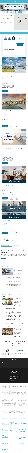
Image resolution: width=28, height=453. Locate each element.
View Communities (4, 356)
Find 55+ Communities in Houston (22, 444)
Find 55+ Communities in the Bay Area (5, 424)
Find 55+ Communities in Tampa (5, 437)
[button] (19, 22)
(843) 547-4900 (3, 224)
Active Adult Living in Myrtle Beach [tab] (6, 245)
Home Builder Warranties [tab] (16, 247)
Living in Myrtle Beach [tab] (16, 245)
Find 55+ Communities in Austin (22, 443)
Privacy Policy (10, 378)
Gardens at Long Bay (7, 185)
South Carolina (5, 3)
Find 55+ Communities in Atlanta (5, 443)
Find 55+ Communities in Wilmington (22, 421)
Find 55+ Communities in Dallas (22, 442)
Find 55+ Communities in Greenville (22, 435)
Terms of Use (14, 378)
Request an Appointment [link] (20, 43)
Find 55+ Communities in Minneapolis (13, 431)
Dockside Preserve (7, 220)
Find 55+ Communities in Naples (5, 435)
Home (2, 3)
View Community (5, 90)
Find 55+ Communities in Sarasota (5, 436)
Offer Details (14, 8)
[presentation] (0, 7)
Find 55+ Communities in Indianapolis (5, 451)
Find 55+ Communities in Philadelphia (22, 429)
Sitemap (18, 378)
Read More (3, 258)
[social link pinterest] (10, 110)
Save (17, 90)
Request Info (11, 90)
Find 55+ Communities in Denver (5, 430)
